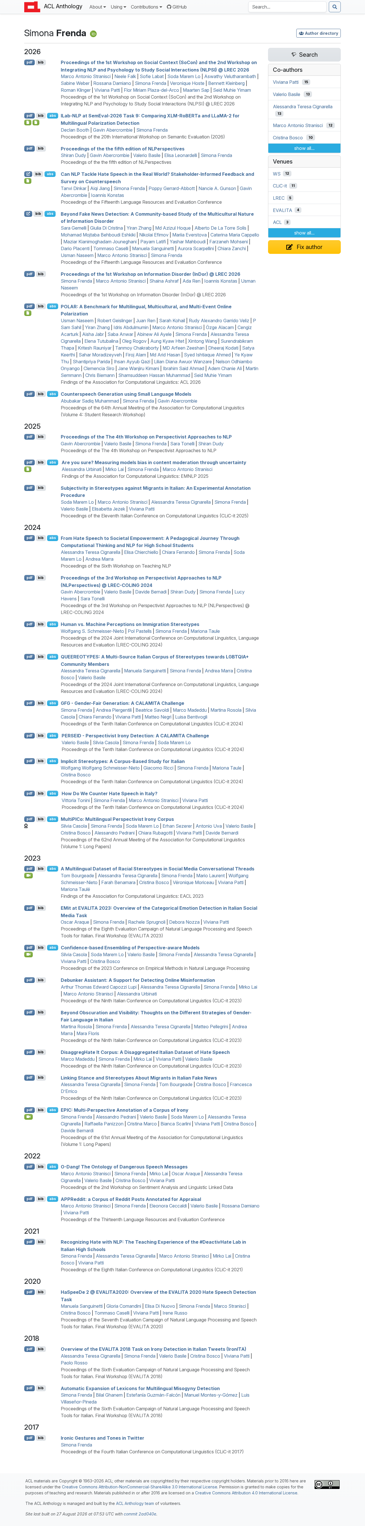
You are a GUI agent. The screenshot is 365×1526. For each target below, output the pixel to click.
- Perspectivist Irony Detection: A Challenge (135, 735)
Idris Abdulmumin (131, 327)
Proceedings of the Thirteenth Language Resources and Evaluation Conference (143, 1219)
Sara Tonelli (182, 443)
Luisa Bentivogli (191, 717)
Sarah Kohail (172, 320)
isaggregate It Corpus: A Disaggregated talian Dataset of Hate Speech (145, 1052)
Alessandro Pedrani (114, 833)
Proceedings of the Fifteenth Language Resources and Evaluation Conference (141, 202)
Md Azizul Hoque (173, 228)
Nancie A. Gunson (217, 188)
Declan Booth (75, 130)
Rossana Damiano (112, 83)
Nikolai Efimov (154, 235)
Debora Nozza (184, 922)
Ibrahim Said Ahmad (183, 368)
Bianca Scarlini (176, 1124)
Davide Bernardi (222, 833)
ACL (277, 222)
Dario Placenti (75, 248)
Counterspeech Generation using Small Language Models (126, 394)
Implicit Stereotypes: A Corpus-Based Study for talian (123, 761)
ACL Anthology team (135, 1503)
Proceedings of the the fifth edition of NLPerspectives (116, 162)
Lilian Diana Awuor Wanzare (183, 361)
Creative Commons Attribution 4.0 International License (246, 1492)
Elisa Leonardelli (180, 155)
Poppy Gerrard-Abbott (172, 188)
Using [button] (116, 7)
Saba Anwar (120, 334)
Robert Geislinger (114, 320)
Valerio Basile (147, 155)
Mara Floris (87, 1033)
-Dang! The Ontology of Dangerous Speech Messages (124, 1167)
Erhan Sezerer (177, 826)
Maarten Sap (196, 90)
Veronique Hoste (187, 83)
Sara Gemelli (73, 228)
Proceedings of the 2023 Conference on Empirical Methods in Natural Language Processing (155, 968)
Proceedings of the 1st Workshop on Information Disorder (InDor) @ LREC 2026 (143, 294)
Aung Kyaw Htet (167, 341)
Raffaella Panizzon (103, 1124)
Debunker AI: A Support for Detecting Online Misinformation (138, 980)
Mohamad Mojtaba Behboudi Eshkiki (98, 235)
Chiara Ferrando (178, 552)
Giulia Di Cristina (106, 228)
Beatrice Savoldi (152, 710)
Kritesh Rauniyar (94, 348)
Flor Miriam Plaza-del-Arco (151, 90)
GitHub (180, 7)
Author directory (321, 33)
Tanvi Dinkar (73, 188)
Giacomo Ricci (158, 768)
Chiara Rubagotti (155, 833)
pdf (30, 62)
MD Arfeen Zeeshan (183, 348)
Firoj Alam (135, 355)
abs (52, 115)
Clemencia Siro (99, 368)
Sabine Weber (75, 83)
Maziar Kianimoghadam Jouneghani (100, 241)
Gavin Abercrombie (113, 130)
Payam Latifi (153, 241)
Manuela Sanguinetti (153, 248)
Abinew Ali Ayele (154, 334)
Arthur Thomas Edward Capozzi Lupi (99, 987)
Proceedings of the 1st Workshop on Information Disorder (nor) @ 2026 (150, 274)
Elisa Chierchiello (141, 552)
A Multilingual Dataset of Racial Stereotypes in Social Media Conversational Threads (157, 869)
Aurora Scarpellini (196, 248)
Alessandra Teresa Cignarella (181, 502)
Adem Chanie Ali (225, 368)
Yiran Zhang (139, 228)
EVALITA (282, 210)
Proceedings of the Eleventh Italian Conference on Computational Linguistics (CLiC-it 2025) (155, 516)
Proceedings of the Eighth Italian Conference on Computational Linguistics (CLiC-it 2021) (152, 1269)
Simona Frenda (150, 83)
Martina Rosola (226, 710)
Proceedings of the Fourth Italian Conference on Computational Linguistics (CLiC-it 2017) (152, 1451)
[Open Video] (28, 875)
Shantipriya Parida (91, 361)
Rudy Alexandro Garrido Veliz (219, 320)
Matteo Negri (158, 717)
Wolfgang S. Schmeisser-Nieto (92, 631)
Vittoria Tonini (76, 800)
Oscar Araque (75, 922)
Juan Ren (145, 320)
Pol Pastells (140, 631)
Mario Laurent (210, 875)
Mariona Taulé (75, 889)
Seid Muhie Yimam (232, 90)
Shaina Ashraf (164, 281)
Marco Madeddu (190, 710)
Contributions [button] (144, 7)
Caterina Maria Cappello (234, 235)
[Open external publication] (28, 174)
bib (41, 62)
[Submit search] (335, 6)
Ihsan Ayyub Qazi (132, 361)
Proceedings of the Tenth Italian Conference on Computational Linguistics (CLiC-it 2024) (152, 724)
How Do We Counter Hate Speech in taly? (109, 793)
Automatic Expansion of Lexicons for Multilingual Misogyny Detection (140, 1388)
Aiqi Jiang (100, 188)
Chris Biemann (100, 375)
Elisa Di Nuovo (160, 1306)
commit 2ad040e (140, 1513)
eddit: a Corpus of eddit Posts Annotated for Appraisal (131, 1199)
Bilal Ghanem (109, 1395)
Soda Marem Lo (183, 76)
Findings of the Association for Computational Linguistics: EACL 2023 (132, 896)
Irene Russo (175, 1313)
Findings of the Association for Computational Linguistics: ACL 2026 (131, 382)
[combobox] (287, 6)
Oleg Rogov (134, 341)
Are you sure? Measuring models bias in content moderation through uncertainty (154, 462)
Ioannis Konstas (107, 195)
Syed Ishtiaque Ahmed (207, 355)
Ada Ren (191, 281)
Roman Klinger (76, 90)
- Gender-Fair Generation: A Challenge (122, 703)
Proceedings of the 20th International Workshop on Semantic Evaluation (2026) (143, 137)
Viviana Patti (107, 90)
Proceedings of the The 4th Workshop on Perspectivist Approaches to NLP (146, 437)
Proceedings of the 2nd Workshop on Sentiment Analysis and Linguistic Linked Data (147, 1187)
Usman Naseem (77, 255)
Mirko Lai (114, 469)
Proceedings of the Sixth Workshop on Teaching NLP (116, 566)
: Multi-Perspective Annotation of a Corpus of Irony (124, 1110)
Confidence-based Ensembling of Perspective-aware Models (130, 947)
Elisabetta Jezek (108, 509)
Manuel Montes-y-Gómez (211, 1395)
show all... (304, 148)
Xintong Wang (202, 341)
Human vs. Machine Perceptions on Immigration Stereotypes (130, 624)
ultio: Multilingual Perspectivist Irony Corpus (117, 819)
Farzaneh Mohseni (228, 241)
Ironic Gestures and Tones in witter (102, 1438)
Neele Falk (125, 76)
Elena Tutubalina (101, 341)
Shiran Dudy (73, 155)
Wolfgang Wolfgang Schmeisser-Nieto (100, 768)
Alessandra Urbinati (82, 469)
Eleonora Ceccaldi (168, 1206)
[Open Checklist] (27, 313)
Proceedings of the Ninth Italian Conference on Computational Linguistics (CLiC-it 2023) (151, 1000)
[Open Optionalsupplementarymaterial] (27, 181)
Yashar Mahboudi (188, 241)
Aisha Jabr (93, 334)
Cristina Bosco (76, 775)
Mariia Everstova (189, 235)
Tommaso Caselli (110, 248)
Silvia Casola (106, 742)
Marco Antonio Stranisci (86, 76)
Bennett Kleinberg (226, 83)
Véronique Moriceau (193, 882)
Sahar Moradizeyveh (100, 355)
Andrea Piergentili (114, 710)
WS (277, 173)
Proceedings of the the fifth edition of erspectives (122, 148)
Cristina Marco (142, 1124)
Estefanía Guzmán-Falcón (153, 1395)
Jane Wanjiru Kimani (138, 368)
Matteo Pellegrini (211, 1026)
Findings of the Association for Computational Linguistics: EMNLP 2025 (135, 476)
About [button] (95, 7)
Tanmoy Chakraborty (137, 348)
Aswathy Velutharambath (230, 76)
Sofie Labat (152, 76)
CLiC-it (280, 186)
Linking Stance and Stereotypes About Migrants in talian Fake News (139, 1077)
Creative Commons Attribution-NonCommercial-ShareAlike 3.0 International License (139, 1486)
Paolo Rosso (74, 1363)
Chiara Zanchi (232, 248)
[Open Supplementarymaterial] (27, 122)
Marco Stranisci (230, 1306)
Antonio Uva (209, 826)
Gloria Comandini (123, 1306)
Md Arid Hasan (165, 355)
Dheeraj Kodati (223, 348)
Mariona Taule (205, 631)
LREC (279, 198)
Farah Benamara (118, 882)
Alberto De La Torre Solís (220, 228)
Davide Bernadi (151, 592)
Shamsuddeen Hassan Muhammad (154, 375)
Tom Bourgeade (77, 875)
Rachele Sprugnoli (146, 922)
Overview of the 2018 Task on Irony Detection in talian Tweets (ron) (153, 1349)
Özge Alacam (220, 327)
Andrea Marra (99, 559)
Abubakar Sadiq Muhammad (90, 401)
